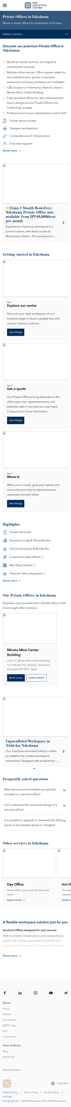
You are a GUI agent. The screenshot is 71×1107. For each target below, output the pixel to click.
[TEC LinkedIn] (20, 993)
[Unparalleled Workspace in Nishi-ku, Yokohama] (35, 751)
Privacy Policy (10, 1092)
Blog (5, 1051)
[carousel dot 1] (34, 768)
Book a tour (16, 678)
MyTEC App (9, 1025)
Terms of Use (31, 1092)
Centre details (36, 678)
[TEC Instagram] (35, 993)
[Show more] (5, 5)
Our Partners (9, 1020)
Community (9, 1037)
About (6, 1009)
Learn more (14, 900)
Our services (10, 1069)
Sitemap (7, 1097)
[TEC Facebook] (5, 993)
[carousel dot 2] (37, 768)
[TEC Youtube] (51, 993)
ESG (5, 1031)
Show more (10, 151)
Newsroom (9, 1057)
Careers (7, 1014)
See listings (15, 332)
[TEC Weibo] (66, 993)
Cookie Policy (51, 1092)
